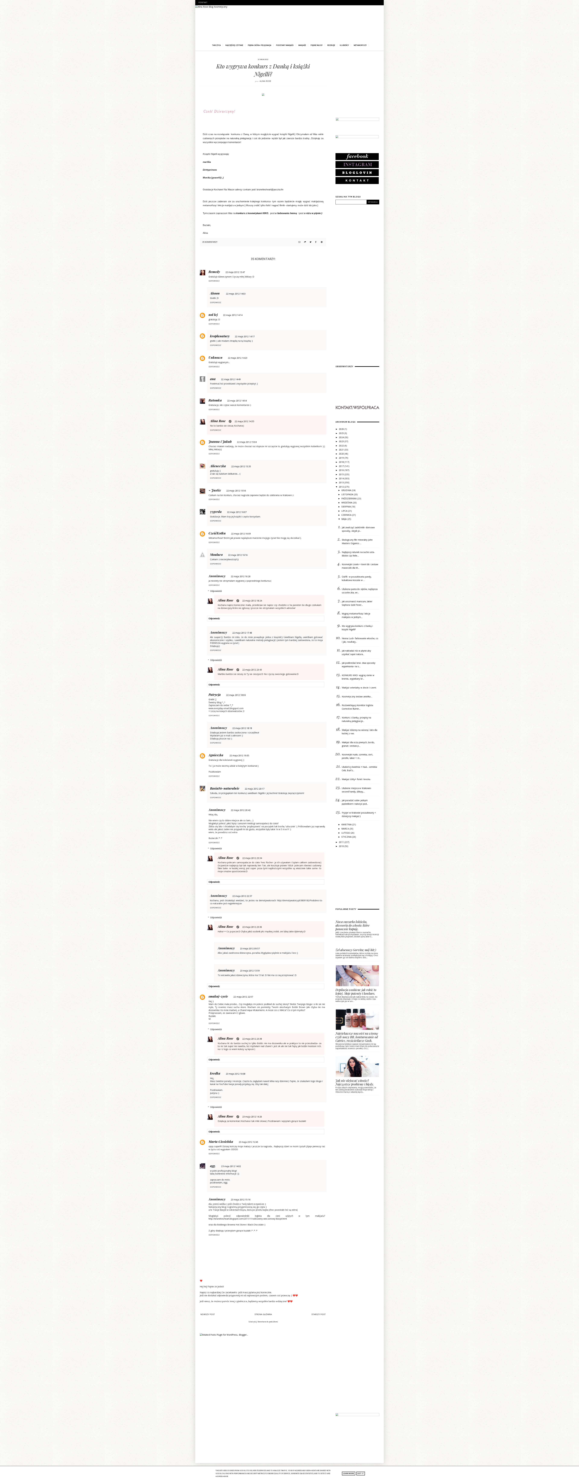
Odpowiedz (214, 281)
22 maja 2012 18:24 (252, 600)
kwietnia (346, 824)
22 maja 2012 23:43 (252, 669)
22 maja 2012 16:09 (241, 533)
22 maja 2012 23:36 (252, 926)
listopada (347, 494)
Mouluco (216, 554)
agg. (213, 1166)
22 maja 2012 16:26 (240, 576)
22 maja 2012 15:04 (247, 442)
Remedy (214, 271)
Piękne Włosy (317, 45)
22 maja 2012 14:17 (245, 336)
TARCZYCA (216, 45)
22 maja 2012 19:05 (239, 755)
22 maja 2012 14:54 (237, 400)
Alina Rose (218, 421)
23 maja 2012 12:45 (248, 1142)
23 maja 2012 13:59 (250, 970)
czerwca (346, 514)
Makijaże (302, 45)
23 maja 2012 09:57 (250, 948)
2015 (341, 474)
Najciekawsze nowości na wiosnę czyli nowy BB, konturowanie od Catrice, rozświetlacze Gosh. (356, 1037)
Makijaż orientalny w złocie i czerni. (359, 687)
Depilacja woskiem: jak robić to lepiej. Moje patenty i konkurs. (355, 991)
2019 (341, 457)
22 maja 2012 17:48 (242, 632)
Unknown (215, 357)
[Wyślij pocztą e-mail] (299, 242)
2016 (341, 470)
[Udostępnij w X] (310, 242)
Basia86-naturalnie (224, 788)
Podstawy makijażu (285, 45)
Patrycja (215, 694)
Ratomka (215, 400)
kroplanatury (219, 336)
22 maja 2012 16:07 (237, 512)
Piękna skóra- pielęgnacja (259, 45)
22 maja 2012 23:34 (252, 858)
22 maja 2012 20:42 (240, 810)
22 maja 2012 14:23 (237, 357)
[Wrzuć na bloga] (304, 242)
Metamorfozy (360, 45)
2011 (341, 842)
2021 (341, 449)
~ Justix (215, 490)
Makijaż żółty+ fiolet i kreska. (356, 779)
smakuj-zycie (218, 996)
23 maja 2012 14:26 (252, 1116)
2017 (341, 466)
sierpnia (346, 506)
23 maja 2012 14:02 (231, 1166)
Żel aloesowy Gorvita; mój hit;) (355, 950)
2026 (341, 429)
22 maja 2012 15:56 (236, 490)
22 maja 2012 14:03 (236, 293)
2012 (341, 486)
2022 (341, 445)
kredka (215, 1073)
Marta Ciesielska (221, 1141)
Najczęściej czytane (234, 45)
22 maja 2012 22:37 (242, 896)
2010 (341, 846)
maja (344, 519)
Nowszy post (208, 1314)
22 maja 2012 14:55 (244, 421)
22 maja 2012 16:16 (238, 555)
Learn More (348, 1473)
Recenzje (331, 45)
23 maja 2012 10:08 (235, 1073)
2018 (341, 462)
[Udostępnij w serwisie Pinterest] (321, 242)
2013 (341, 482)
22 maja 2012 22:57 (243, 996)
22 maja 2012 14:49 (231, 379)
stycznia (346, 836)
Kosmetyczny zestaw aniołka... (357, 696)
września (347, 502)
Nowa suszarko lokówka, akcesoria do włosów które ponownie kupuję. (352, 925)
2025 (341, 433)
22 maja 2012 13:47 (235, 272)
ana (213, 379)
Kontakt (203, 2)
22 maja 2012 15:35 (241, 466)
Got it (361, 1473)
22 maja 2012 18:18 (242, 728)
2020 (341, 453)
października (349, 498)
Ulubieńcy (344, 45)
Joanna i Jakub (220, 441)
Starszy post (319, 1314)
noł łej (213, 314)
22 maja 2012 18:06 (236, 695)
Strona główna (263, 1314)
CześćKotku (217, 533)
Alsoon (215, 293)
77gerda (216, 511)
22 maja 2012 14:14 (233, 315)
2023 (341, 441)
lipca (344, 510)
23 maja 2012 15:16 (240, 1199)
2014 (341, 478)
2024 (341, 437)
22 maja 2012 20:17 (254, 788)
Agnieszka (216, 755)
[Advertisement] (358, 88)
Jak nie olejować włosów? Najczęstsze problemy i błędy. (354, 1082)
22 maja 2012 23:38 (252, 1038)
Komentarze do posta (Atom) (268, 1322)
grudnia (346, 490)
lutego (346, 832)
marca (345, 828)
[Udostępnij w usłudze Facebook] (315, 242)
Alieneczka (218, 466)
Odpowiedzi (216, 591)
